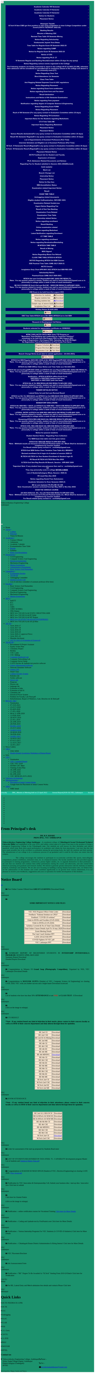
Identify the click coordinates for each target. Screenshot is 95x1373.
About (8, 530)
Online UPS (14, 670)
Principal (13, 534)
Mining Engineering (17, 565)
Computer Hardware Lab (19, 657)
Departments (10, 555)
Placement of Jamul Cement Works (23, 782)
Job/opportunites (12, 780)
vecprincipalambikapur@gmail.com (54, 1367)
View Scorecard (16, 1173)
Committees (10, 571)
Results (13, 548)
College (13, 532)
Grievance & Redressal (14, 778)
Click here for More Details (66, 1211)
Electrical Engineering (18, 561)
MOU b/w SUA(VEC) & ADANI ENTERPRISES (29, 619)
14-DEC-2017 (15, 736)
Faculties (9, 584)
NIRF (8, 787)
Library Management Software (21, 665)
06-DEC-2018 (15, 726)
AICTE (8, 624)
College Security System (19, 674)
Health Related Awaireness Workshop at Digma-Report (30, 753)
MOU (8, 599)
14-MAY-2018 (15, 730)
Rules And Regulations (18, 553)
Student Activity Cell (17, 580)
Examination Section (17, 573)
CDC (8, 757)
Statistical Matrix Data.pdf (29, 1161)
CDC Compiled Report (18, 761)
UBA (8, 749)
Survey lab (14, 680)
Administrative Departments (20, 567)
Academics (10, 538)
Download (56, 1055)
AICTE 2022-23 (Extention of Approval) (25, 640)
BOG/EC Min (11, 701)
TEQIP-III (14, 576)
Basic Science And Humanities (21, 569)
